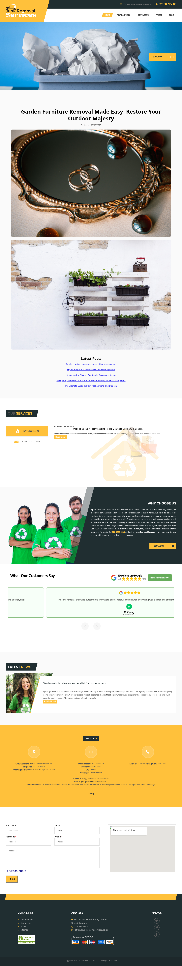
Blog (171, 15)
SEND (12, 879)
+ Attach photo (16, 870)
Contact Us (143, 15)
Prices (159, 15)
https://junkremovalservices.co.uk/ (93, 781)
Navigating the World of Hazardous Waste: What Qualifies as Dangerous (91, 380)
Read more (60, 437)
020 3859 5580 (167, 4)
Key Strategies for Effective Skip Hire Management (91, 369)
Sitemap (91, 793)
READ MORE (50, 701)
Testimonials (123, 15)
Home (107, 15)
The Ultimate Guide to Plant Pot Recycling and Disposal (91, 385)
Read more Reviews (159, 578)
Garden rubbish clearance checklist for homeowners (91, 364)
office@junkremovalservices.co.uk (137, 4)
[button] (85, 626)
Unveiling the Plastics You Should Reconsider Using (91, 375)
